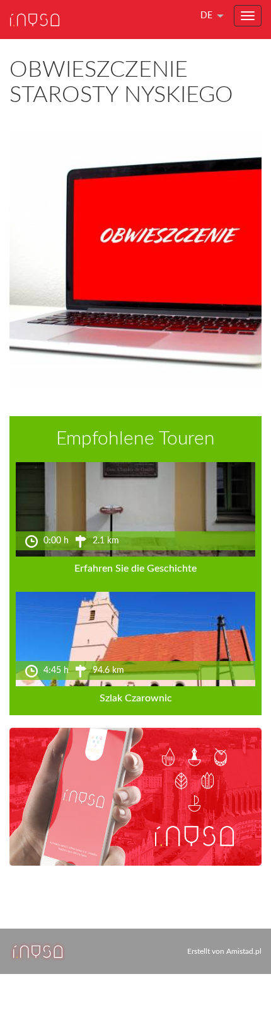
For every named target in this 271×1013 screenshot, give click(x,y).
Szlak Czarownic (136, 698)
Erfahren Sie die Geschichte (135, 568)
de (206, 15)
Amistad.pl (244, 951)
